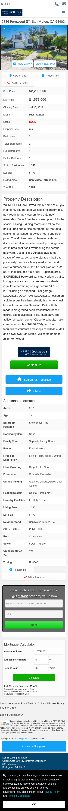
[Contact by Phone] (57, 3)
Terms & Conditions (19, 795)
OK (34, 804)
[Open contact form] (64, 3)
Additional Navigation (34, 746)
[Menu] (63, 12)
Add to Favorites (19, 82)
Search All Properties (37, 379)
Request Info (52, 75)
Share (37, 391)
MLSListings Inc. (21, 738)
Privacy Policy (52, 792)
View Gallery (24, 63)
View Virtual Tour (45, 63)
